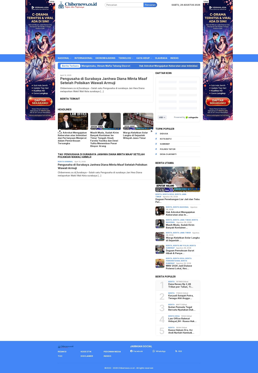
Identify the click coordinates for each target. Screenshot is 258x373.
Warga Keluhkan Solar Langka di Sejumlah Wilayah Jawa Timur (135, 135)
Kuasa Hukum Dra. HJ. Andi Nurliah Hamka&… (181, 331)
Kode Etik (86, 351)
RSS (180, 351)
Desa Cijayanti (168, 154)
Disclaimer (87, 356)
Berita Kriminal (65, 162)
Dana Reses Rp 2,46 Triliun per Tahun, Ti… (180, 285)
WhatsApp (161, 351)
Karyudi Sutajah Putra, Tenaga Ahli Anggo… (181, 297)
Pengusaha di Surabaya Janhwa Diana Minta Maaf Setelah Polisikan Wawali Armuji (103, 81)
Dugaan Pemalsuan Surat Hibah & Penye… (180, 252)
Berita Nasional (181, 207)
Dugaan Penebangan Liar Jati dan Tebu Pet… (177, 200)
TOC (60, 356)
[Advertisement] (129, 32)
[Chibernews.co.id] (77, 4)
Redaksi (62, 351)
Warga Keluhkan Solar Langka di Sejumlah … (183, 239)
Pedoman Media (112, 351)
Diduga (164, 133)
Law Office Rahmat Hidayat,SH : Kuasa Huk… (182, 320)
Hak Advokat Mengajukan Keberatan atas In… (180, 213)
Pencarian (150, 5)
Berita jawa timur (182, 220)
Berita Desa (168, 194)
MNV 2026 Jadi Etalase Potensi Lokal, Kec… (179, 267)
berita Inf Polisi (181, 245)
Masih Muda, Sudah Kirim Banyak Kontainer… (180, 226)
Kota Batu (166, 139)
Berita (158, 194)
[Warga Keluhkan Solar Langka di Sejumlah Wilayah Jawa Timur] (138, 121)
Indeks (107, 356)
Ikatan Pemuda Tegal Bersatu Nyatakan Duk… (181, 308)
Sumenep (165, 144)
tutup (52, 1)
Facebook (138, 351)
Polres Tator (167, 149)
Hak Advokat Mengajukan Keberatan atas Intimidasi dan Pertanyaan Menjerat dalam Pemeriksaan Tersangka (180, 66)
